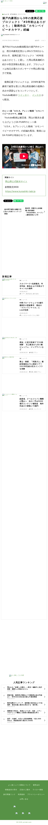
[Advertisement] (24, 246)
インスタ (36, 95)
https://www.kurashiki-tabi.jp (20, 191)
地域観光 (14, 14)
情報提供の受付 (11, 790)
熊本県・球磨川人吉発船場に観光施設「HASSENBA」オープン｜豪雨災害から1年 (34, 211)
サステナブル (22, 14)
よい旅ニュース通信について (19, 785)
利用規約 (21, 794)
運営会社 (36, 785)
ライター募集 (38, 790)
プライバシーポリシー (36, 794)
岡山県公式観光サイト (16, 181)
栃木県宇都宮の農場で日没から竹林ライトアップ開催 (13, 211)
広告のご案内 (25, 790)
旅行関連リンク (9, 794)
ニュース (6, 14)
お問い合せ (24, 799)
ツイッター (23, 95)
